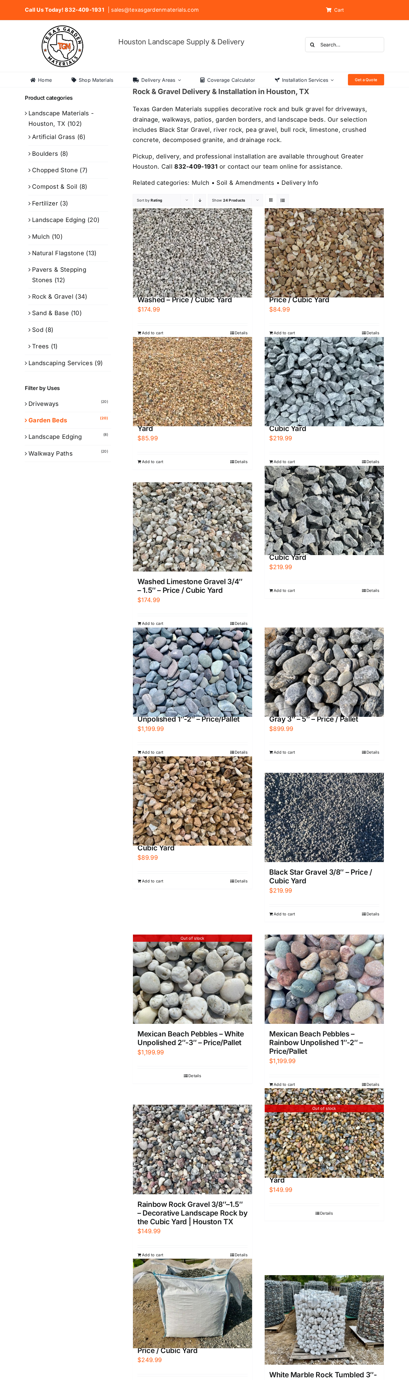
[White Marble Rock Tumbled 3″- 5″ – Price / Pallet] (324, 1320)
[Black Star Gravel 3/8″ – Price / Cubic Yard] (324, 817)
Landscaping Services (60, 363)
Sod (37, 329)
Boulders (45, 153)
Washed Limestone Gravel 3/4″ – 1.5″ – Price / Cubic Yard (190, 586)
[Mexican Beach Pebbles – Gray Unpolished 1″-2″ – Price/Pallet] (192, 672)
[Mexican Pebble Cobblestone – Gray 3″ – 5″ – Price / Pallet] (324, 672)
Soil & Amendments (245, 182)
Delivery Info (299, 182)
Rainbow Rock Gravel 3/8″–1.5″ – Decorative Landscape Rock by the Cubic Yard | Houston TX (192, 1213)
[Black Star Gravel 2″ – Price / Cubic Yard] (324, 510)
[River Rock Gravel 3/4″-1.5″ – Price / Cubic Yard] (324, 253)
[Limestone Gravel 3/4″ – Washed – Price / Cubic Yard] (192, 253)
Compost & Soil (54, 186)
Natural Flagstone (58, 253)
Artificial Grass (53, 136)
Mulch (201, 182)
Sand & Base (50, 313)
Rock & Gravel (52, 296)
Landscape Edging (59, 219)
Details (241, 332)
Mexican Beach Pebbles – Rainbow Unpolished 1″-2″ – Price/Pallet (316, 1043)
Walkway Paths (50, 453)
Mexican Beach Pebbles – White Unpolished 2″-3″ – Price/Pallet (190, 1038)
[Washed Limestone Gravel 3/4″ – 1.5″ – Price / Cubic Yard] (192, 527)
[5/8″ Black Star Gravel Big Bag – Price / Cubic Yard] (192, 1303)
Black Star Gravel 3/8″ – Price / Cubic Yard (320, 876)
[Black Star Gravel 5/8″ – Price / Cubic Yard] (324, 381)
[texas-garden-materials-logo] (63, 28)
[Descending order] (200, 200)
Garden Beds (47, 420)
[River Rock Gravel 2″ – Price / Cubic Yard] (192, 801)
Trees (40, 346)
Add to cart (152, 332)
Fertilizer (45, 203)
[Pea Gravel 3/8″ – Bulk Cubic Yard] (192, 381)
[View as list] (283, 200)
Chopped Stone (55, 170)
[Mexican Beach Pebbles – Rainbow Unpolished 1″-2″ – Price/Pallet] (324, 979)
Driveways (43, 403)
